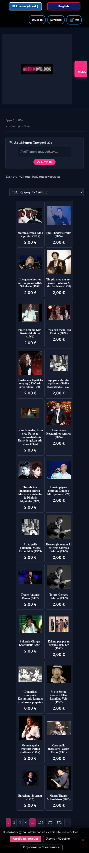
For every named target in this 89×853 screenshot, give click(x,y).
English (63, 6)
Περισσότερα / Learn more (41, 847)
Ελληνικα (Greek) (25, 6)
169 (40, 822)
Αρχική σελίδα (14, 120)
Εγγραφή (56, 19)
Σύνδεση (37, 19)
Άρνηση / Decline (58, 838)
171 (59, 822)
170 (49, 822)
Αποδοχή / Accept (25, 838)
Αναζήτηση (44, 161)
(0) (74, 19)
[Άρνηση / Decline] (83, 841)
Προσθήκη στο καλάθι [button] (34, 209)
